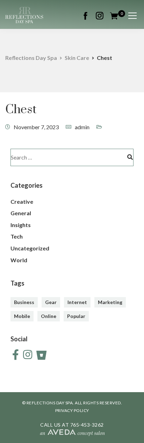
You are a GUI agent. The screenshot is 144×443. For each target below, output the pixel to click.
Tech (16, 236)
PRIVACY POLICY (72, 410)
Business (24, 302)
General (20, 213)
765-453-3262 (87, 425)
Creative (21, 201)
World (18, 260)
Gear (51, 302)
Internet (77, 302)
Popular (76, 316)
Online (48, 316)
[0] (114, 15)
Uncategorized (29, 248)
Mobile (22, 316)
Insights (20, 225)
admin (82, 127)
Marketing (110, 302)
